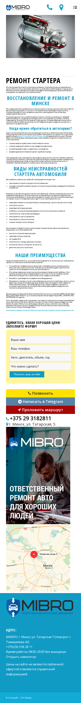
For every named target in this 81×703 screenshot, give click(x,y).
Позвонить (42, 393)
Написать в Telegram (42, 401)
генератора (41, 136)
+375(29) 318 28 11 (19, 647)
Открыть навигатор (21, 657)
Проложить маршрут (42, 409)
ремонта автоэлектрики (27, 136)
